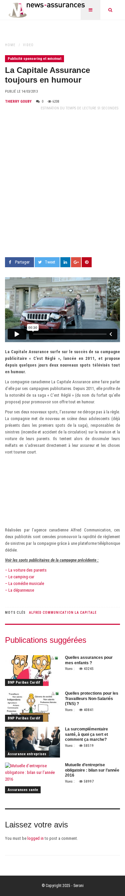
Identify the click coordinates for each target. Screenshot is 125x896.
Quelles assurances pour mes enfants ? (89, 660)
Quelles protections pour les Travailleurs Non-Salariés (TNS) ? (91, 698)
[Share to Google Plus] (76, 262)
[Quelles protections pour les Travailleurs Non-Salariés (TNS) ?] (32, 706)
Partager (22, 262)
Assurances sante (23, 790)
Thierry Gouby (18, 101)
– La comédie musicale (24, 583)
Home (10, 45)
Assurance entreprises (27, 754)
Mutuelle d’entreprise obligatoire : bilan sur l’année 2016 (92, 770)
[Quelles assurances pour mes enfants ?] (32, 670)
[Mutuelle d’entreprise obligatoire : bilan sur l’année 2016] (32, 778)
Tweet (50, 262)
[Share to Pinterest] (87, 262)
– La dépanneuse (19, 590)
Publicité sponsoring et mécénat (34, 59)
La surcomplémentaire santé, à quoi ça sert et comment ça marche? (86, 734)
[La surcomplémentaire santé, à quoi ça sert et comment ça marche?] (32, 742)
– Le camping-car (19, 576)
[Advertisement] (62, 184)
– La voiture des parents (26, 570)
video (28, 45)
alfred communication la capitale (63, 612)
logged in (35, 838)
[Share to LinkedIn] (65, 262)
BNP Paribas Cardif (24, 682)
